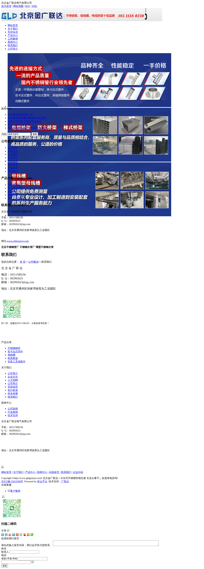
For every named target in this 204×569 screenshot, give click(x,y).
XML (34, 6)
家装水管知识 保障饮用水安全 (24, 121)
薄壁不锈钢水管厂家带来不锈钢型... (28, 128)
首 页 (23, 261)
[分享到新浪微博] (10, 534)
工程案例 (13, 38)
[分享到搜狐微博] (24, 534)
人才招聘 (13, 154)
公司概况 (33, 261)
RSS (27, 6)
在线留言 (54, 472)
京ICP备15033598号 (12, 481)
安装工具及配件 (17, 198)
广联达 (65, 481)
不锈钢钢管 (14, 184)
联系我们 (13, 45)
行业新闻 (13, 412)
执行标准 (13, 164)
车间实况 (13, 32)
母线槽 (11, 191)
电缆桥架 (13, 194)
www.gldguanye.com (18, 241)
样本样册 (13, 167)
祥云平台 (42, 481)
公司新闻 (13, 408)
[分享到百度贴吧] (21, 534)
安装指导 (13, 161)
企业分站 (78, 472)
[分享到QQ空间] (28, 534)
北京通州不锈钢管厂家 (20, 114)
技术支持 (13, 415)
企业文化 (13, 151)
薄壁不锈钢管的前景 (19, 124)
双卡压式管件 (15, 188)
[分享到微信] (32, 534)
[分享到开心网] (17, 534)
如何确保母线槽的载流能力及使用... (28, 118)
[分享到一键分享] (6, 534)
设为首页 (6, 6)
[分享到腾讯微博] (13, 534)
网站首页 (13, 25)
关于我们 (13, 28)
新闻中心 (13, 42)
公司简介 (13, 48)
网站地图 (18, 6)
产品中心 (13, 35)
